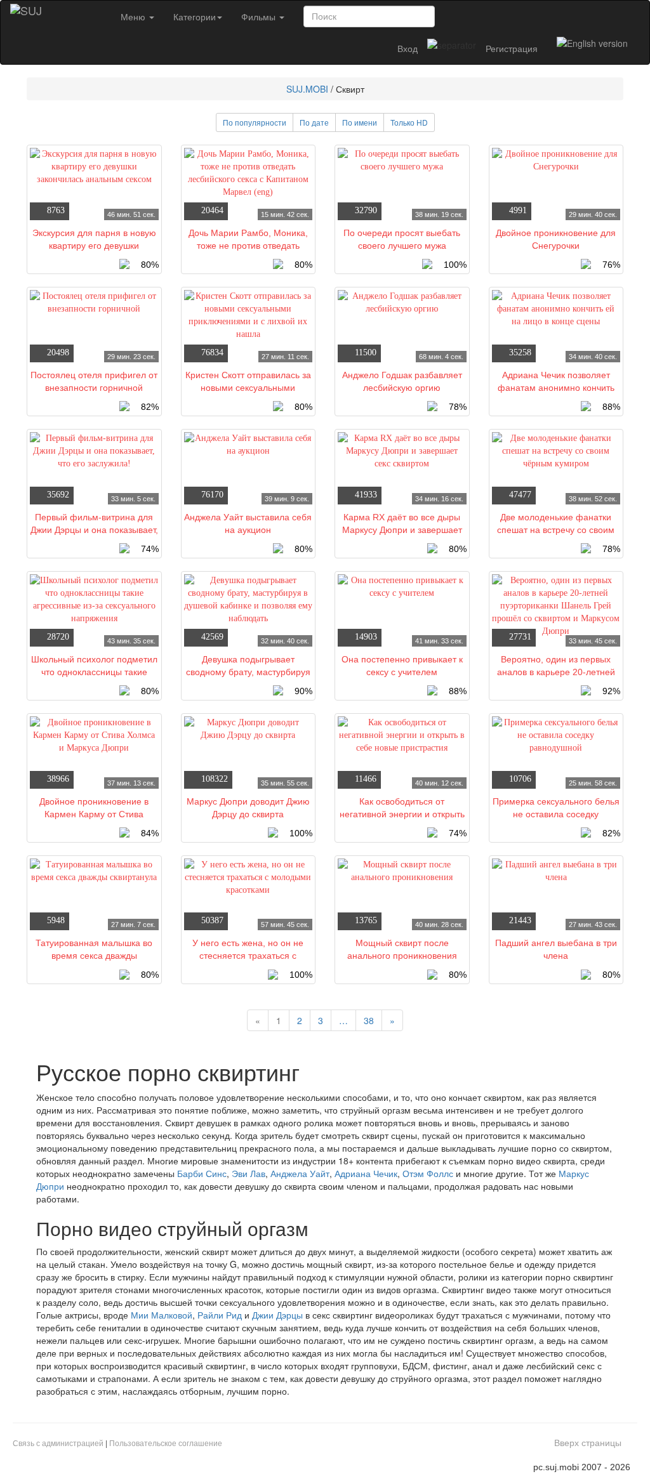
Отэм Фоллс (427, 1173)
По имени (359, 122)
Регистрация (512, 48)
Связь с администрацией (58, 1442)
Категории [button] (194, 16)
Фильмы (259, 16)
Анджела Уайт (299, 1173)
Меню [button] (134, 16)
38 (369, 1020)
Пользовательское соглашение (165, 1442)
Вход (407, 48)
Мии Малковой (161, 1314)
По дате (314, 122)
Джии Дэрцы (277, 1314)
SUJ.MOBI (307, 88)
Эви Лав (248, 1173)
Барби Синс (202, 1173)
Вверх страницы (587, 1442)
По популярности (254, 122)
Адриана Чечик (366, 1173)
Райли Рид (219, 1314)
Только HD (409, 122)
